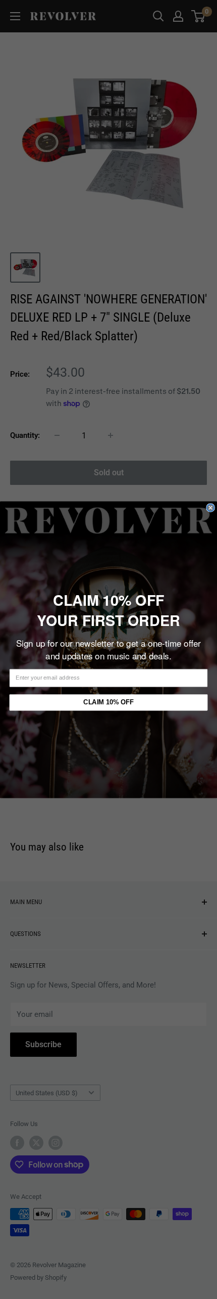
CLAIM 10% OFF (108, 701)
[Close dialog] (210, 507)
